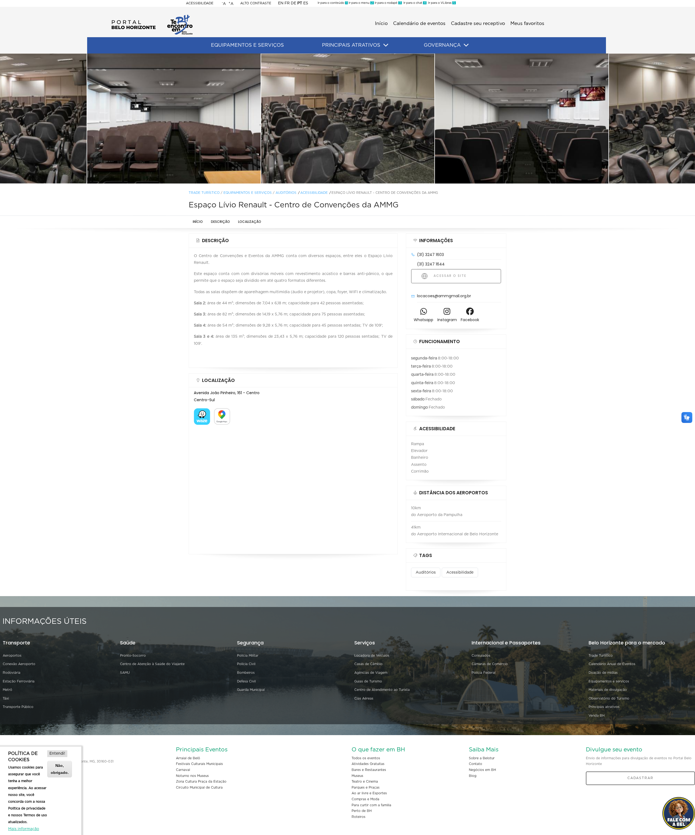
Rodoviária (11, 672)
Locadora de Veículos (371, 655)
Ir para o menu (360, 2)
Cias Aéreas (363, 698)
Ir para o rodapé (387, 2)
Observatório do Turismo (609, 698)
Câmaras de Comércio (490, 664)
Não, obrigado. (60, 768)
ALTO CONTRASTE (255, 3)
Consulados (481, 655)
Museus (357, 775)
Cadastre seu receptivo (478, 23)
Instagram (447, 319)
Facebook (470, 319)
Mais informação (23, 829)
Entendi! (57, 753)
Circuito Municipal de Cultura (199, 787)
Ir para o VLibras (441, 2)
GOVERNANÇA (442, 45)
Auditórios (286, 192)
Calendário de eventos (419, 23)
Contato (475, 764)
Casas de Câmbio (368, 664)
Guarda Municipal (251, 689)
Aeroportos (12, 655)
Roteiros (358, 816)
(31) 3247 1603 (430, 254)
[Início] (152, 16)
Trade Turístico (204, 192)
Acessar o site (449, 275)
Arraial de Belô (188, 758)
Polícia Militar (247, 655)
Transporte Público (18, 707)
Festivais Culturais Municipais (199, 764)
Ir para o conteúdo (332, 2)
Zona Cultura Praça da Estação (201, 781)
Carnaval (183, 769)
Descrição (220, 221)
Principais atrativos (604, 707)
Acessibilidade (199, 3)
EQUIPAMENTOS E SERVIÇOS (247, 45)
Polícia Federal (483, 672)
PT (299, 3)
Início (381, 23)
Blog (472, 775)
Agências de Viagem (370, 672)
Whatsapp (423, 319)
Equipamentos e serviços (609, 681)
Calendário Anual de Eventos (612, 664)
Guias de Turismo (368, 681)
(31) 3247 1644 (431, 264)
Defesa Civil (246, 681)
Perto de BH (362, 810)
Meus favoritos (527, 23)
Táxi (6, 698)
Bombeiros (246, 672)
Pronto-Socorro (133, 655)
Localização (249, 221)
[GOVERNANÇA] (466, 45)
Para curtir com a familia (371, 805)
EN (280, 3)
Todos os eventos (366, 758)
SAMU (125, 672)
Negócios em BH (482, 769)
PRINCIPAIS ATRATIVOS (351, 45)
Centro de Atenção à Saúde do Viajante (152, 664)
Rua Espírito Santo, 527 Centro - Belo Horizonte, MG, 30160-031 (61, 761)
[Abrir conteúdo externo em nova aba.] (202, 411)
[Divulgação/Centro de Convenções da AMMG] (174, 118)
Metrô (7, 689)
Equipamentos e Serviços (247, 192)
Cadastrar (640, 778)
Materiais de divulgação (608, 689)
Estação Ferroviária (18, 681)
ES (305, 3)
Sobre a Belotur (482, 758)
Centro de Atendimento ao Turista (382, 689)
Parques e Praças (366, 787)
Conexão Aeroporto (19, 664)
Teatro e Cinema (365, 781)
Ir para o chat (414, 2)
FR (287, 3)
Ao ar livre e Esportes (369, 793)
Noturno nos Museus (192, 775)
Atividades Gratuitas (368, 764)
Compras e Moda (365, 799)
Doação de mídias (603, 672)
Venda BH (597, 715)
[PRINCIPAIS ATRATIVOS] (385, 45)
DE (293, 3)
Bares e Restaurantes (369, 769)
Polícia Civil (246, 664)
